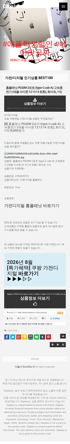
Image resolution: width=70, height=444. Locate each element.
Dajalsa (12, 6)
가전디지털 (12, 330)
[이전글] (52, 344)
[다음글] (57, 344)
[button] (5, 35)
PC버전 (35, 359)
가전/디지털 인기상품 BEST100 (29, 78)
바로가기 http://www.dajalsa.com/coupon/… (35, 312)
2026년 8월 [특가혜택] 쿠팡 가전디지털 (32, 270)
